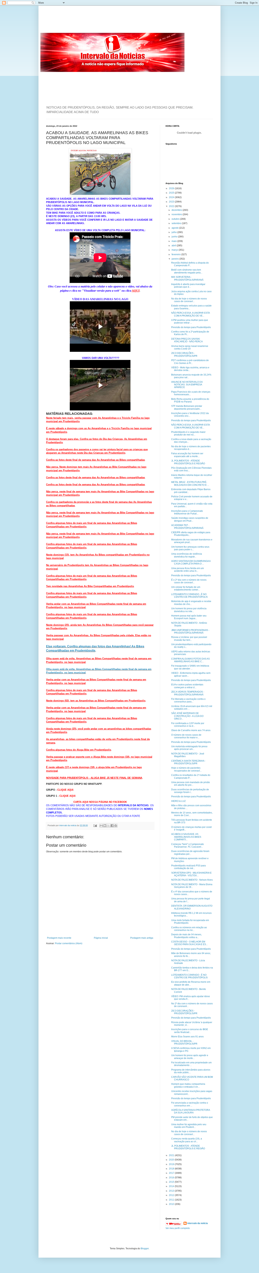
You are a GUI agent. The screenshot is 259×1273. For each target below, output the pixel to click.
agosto (175, 228)
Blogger (145, 1248)
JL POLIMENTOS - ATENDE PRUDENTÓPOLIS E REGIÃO (188, 462)
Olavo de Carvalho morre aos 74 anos (190, 730)
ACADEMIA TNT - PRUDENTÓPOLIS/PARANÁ (187, 526)
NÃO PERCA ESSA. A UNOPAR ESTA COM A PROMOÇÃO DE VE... (190, 314)
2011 (172, 1199)
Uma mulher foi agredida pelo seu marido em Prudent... (188, 1125)
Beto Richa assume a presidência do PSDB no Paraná (190, 400)
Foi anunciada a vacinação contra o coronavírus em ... (189, 1104)
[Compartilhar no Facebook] (112, 825)
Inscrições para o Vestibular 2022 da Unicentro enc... (190, 414)
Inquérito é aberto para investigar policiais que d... (188, 285)
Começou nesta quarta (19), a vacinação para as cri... (186, 1140)
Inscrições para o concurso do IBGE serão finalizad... (189, 1030)
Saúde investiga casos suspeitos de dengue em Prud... (189, 519)
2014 (172, 1186)
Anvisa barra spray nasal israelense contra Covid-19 (189, 347)
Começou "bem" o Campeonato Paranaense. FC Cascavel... (187, 845)
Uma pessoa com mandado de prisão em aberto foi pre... (190, 783)
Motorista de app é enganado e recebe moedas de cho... (191, 602)
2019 (172, 1164)
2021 (172, 1155)
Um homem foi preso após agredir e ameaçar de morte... (189, 1056)
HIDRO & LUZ (178, 801)
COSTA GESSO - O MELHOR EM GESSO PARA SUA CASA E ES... (189, 943)
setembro (177, 223)
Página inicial (101, 938)
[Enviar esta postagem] (95, 825)
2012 (172, 1195)
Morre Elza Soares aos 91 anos (187, 1036)
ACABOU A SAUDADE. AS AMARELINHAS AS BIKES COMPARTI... (186, 837)
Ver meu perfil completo (178, 1228)
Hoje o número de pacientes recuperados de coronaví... (186, 769)
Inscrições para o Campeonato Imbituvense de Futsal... (187, 512)
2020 (172, 1159)
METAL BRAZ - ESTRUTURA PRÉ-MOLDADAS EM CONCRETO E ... (190, 483)
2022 (172, 206)
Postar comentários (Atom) (68, 943)
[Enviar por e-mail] (101, 825)
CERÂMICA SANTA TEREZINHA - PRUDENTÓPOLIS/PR (188, 762)
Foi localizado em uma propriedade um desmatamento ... (191, 1064)
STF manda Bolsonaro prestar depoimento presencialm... (186, 407)
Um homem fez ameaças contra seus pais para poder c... (190, 548)
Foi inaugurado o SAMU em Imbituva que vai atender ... (190, 667)
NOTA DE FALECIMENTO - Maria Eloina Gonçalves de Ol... (191, 885)
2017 (172, 1173)
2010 (172, 1204)
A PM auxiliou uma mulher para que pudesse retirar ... (189, 321)
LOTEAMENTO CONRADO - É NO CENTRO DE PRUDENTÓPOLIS (189, 595)
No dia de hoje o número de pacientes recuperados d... (191, 447)
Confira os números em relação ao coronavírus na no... (189, 928)
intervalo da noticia (68, 825)
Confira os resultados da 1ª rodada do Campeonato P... (190, 776)
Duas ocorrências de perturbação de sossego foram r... (190, 791)
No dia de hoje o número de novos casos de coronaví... (189, 300)
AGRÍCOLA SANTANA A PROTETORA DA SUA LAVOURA (190, 1111)
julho (174, 232)
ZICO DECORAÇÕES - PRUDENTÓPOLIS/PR (184, 354)
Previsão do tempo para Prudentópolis (191, 327)
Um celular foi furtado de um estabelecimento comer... (185, 588)
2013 (172, 1191)
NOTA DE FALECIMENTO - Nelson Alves (192, 880)
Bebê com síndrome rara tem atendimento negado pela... (186, 271)
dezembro (177, 210)
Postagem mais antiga (141, 938)
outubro (176, 219)
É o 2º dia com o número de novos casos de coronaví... (188, 581)
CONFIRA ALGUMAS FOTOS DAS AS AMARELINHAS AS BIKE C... (190, 660)
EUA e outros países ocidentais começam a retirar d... (187, 686)
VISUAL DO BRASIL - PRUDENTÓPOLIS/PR (184, 1042)
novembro (177, 214)
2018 (172, 1168)
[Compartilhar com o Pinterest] (116, 825)
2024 (172, 197)
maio (174, 241)
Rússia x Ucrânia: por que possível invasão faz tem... (189, 638)
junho (175, 236)
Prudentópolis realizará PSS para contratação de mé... (188, 867)
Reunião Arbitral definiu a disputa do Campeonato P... (190, 264)
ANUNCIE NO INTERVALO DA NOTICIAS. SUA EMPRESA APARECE (186, 385)
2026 (172, 188)
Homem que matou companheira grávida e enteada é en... (188, 1085)
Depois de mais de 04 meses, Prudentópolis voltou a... (186, 935)
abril (174, 245)
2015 (172, 1182)
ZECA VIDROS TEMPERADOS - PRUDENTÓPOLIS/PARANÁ (187, 693)
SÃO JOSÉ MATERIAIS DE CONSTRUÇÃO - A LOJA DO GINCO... (187, 716)
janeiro (175, 258)
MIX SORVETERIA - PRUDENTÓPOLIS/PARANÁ (187, 278)
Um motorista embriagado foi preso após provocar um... (189, 747)
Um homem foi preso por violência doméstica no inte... (188, 609)
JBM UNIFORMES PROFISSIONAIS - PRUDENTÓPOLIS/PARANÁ (190, 631)
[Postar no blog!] (105, 825)
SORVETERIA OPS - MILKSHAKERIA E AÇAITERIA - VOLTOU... (191, 874)
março (175, 250)
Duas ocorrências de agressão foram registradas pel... (190, 852)
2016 (172, 1177)
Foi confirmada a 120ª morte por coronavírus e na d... (187, 724)
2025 (172, 192)
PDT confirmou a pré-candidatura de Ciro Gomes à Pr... (190, 361)
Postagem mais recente (59, 938)
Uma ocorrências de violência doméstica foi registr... (186, 555)
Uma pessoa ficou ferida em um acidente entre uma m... (187, 569)
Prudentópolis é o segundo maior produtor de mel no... (188, 433)
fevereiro (176, 254)
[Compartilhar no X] (108, 825)
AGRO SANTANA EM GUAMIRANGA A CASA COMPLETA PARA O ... (190, 562)
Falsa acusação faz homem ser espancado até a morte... (187, 454)
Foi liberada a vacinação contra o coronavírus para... (188, 700)
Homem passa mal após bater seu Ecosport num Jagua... (188, 617)
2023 (172, 201)
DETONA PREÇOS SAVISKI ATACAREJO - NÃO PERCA (187, 340)
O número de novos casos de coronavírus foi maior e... (186, 736)
